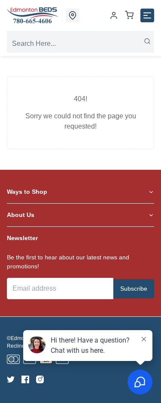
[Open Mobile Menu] (147, 15)
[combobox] (80, 44)
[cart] (129, 16)
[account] (113, 15)
